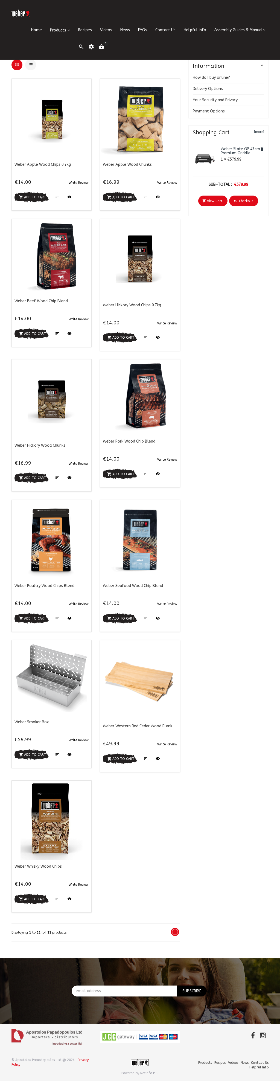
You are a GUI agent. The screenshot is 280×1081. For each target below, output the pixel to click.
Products (58, 30)
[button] (79, 183)
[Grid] (16, 64)
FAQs (142, 30)
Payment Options (209, 111)
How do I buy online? (211, 77)
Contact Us (165, 30)
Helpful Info (195, 30)
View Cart (212, 201)
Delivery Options (208, 88)
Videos (106, 30)
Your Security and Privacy (215, 100)
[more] (259, 132)
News (125, 30)
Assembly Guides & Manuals (239, 30)
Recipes (85, 30)
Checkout (243, 201)
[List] (30, 64)
